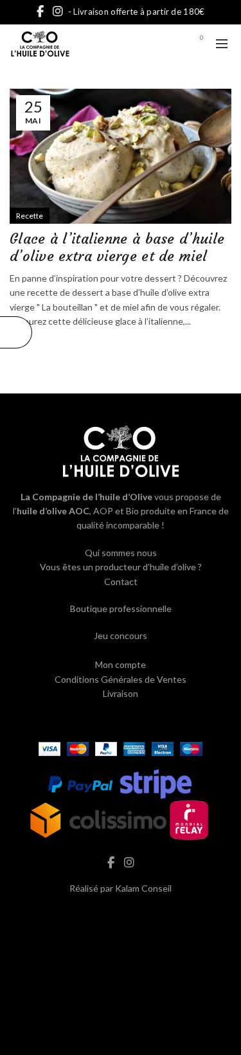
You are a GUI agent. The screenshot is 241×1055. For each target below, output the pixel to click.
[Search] (166, 43)
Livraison (120, 693)
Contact (121, 581)
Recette (29, 216)
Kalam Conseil (143, 888)
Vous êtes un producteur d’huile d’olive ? (121, 566)
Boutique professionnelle (121, 608)
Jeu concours (120, 635)
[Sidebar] (16, 332)
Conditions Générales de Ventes (120, 679)
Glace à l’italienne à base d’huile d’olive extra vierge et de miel (117, 247)
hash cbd (121, 915)
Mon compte (120, 664)
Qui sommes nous (121, 552)
